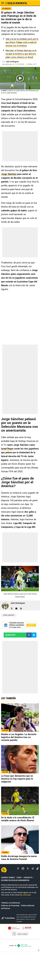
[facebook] (18, 868)
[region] (20, 955)
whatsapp (11, 635)
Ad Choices (5, 908)
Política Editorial (27, 905)
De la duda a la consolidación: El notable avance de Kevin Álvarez (17, 819)
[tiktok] (37, 868)
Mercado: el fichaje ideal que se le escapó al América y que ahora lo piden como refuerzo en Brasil (21, 54)
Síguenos (31, 625)
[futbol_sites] (8, 918)
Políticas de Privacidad (10, 905)
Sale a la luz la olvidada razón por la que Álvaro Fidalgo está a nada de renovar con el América (22, 42)
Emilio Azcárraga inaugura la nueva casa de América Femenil (19, 858)
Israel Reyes (7, 448)
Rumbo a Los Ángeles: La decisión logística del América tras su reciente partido (18, 737)
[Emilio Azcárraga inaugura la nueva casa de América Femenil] (20, 839)
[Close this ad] (38, 950)
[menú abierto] (2, 3)
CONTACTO (28, 877)
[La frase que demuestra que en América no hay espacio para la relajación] (20, 759)
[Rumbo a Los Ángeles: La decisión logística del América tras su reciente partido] (20, 717)
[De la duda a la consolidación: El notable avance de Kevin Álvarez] (20, 801)
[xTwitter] (27, 868)
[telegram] (32, 868)
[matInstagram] (23, 868)
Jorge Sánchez (8, 174)
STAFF (19, 877)
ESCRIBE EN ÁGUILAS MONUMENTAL (15, 880)
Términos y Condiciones (10, 903)
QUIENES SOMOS (8, 877)
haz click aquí (25, 895)
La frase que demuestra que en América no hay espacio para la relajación (17, 778)
